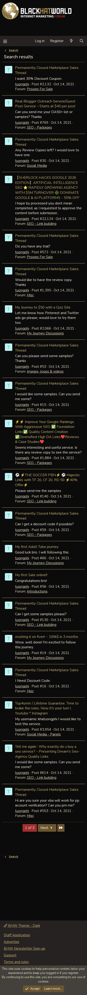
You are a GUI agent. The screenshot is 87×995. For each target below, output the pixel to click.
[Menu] (5, 41)
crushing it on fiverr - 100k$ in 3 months (46, 636)
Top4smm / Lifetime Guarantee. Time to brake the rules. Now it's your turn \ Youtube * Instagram (47, 708)
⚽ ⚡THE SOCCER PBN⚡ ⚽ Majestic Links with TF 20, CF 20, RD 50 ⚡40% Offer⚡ (47, 480)
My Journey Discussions (45, 333)
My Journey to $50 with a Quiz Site (43, 307)
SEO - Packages (39, 127)
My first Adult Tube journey (36, 546)
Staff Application (17, 935)
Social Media (37, 165)
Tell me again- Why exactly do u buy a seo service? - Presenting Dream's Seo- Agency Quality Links (47, 751)
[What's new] (71, 41)
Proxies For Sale (40, 89)
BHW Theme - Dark (23, 925)
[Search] (82, 41)
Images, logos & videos (45, 371)
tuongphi (22, 84)
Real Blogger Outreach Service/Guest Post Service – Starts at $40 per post (45, 104)
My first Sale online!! (31, 574)
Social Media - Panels (44, 734)
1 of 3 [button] (29, 827)
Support (10, 955)
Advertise (11, 941)
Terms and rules (16, 962)
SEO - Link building (41, 223)
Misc (30, 295)
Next (44, 827)
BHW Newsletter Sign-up (24, 948)
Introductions (37, 591)
